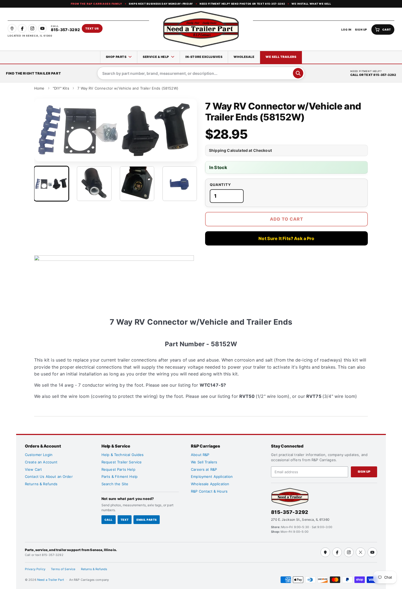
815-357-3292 (289, 512)
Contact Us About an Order (49, 476)
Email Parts (146, 519)
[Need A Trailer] (290, 497)
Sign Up (364, 471)
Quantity (220, 185)
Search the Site (114, 484)
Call (108, 519)
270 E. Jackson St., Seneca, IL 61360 (300, 519)
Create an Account (41, 462)
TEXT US (92, 28)
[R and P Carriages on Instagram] (32, 28)
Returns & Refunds (41, 484)
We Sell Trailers (281, 57)
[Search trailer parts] (298, 73)
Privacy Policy (35, 569)
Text (125, 519)
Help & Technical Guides (122, 454)
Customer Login (39, 454)
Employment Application (212, 476)
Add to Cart (286, 219)
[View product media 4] (179, 183)
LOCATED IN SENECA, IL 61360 (30, 35)
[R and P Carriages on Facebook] (22, 28)
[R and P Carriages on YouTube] (42, 28)
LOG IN (346, 29)
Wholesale (244, 57)
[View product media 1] (51, 183)
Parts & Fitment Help (119, 476)
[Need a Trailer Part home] (201, 29)
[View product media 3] (137, 183)
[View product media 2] (94, 183)
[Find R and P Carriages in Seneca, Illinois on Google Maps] (12, 28)
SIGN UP (361, 29)
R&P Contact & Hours (209, 491)
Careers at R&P (204, 469)
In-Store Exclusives (203, 57)
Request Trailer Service (121, 462)
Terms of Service (63, 569)
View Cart (33, 469)
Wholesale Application (210, 484)
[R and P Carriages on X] (360, 552)
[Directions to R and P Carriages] (325, 552)
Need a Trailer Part (51, 580)
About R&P (200, 454)
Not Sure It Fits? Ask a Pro (286, 238)
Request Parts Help (118, 469)
